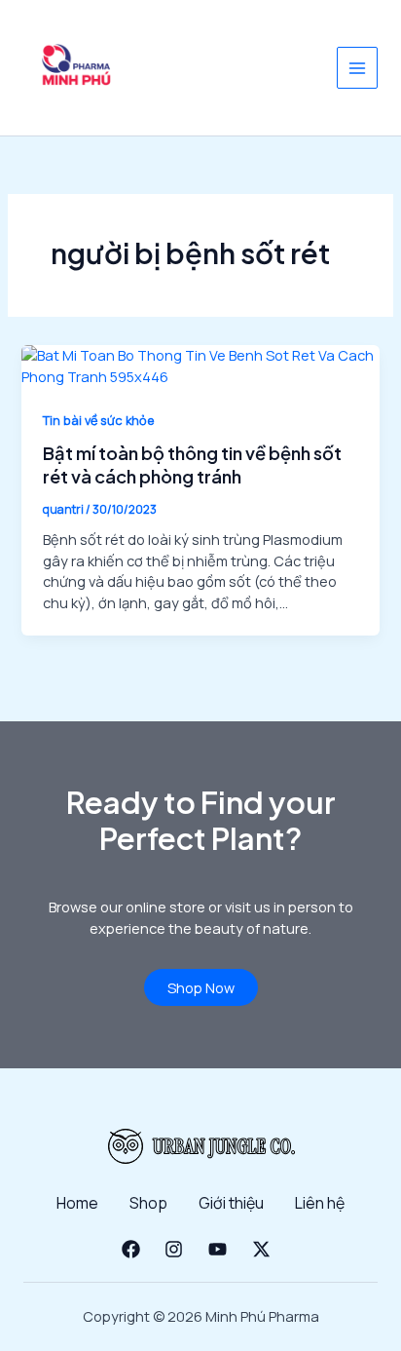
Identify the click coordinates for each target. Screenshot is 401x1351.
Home (77, 1203)
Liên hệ (320, 1203)
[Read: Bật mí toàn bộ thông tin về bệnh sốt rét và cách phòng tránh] (200, 364)
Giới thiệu (231, 1203)
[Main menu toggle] (357, 67)
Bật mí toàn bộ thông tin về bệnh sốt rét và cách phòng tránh (192, 464)
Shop (148, 1203)
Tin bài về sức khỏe (99, 420)
